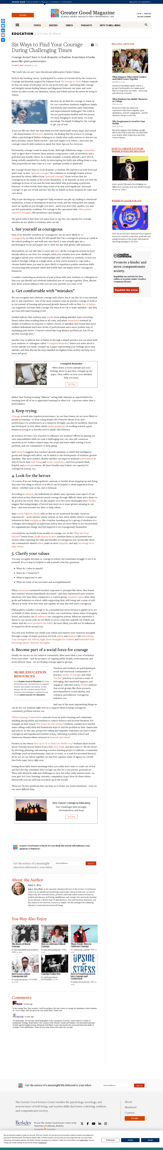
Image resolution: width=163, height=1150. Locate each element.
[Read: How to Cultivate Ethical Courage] (54, 933)
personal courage (54, 176)
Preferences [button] (42, 1143)
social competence (56, 461)
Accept (150, 1140)
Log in (139, 14)
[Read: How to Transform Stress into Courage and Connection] (84, 963)
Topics (37, 25)
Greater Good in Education (29, 681)
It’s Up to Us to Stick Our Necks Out (53, 743)
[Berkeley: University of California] (23, 1123)
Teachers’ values (76, 596)
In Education (67, 2)
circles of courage (71, 674)
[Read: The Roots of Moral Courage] (25, 933)
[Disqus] (55, 1030)
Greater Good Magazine (83, 13)
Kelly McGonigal (81, 982)
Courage (16, 416)
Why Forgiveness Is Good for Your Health (128, 122)
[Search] (146, 24)
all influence (41, 616)
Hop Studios (50, 1129)
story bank (58, 746)
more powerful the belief (39, 623)
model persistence (57, 426)
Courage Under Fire (50, 973)
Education (22, 33)
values (40, 543)
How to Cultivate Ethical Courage (53, 945)
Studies (92, 500)
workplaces (35, 520)
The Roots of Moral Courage (21, 945)
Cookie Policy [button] (83, 1140)
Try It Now (71, 384)
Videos (69, 25)
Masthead (130, 1107)
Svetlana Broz (50, 977)
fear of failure (88, 304)
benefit (50, 316)
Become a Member (144, 17)
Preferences (110, 1140)
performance (86, 458)
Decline (130, 1140)
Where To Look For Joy (127, 200)
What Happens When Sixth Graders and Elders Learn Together (129, 77)
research (20, 451)
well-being (36, 461)
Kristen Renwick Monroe (26, 950)
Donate (22, 15)
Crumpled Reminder (58, 343)
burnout (39, 133)
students (72, 635)
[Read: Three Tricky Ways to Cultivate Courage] (84, 933)
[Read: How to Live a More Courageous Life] (25, 963)
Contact (129, 1112)
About (128, 1101)
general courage (40, 172)
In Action (55, 2)
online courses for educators (32, 695)
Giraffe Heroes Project (45, 536)
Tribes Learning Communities (26, 717)
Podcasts (86, 25)
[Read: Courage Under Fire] (54, 963)
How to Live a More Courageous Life (21, 974)
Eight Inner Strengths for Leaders (57, 639)
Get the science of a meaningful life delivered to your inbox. (58, 1085)
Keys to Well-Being (110, 25)
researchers (89, 150)
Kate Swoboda (21, 979)
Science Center (32, 2)
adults (60, 635)
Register (147, 14)
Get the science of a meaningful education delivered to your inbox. (33, 865)
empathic (63, 543)
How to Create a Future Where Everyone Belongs (128, 150)
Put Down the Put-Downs (49, 723)
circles (58, 678)
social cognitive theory (28, 513)
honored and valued (60, 737)
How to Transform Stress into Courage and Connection (83, 976)
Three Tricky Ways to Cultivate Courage (81, 945)
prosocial (29, 465)
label (57, 250)
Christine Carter (81, 950)
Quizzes (53, 25)
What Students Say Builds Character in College (129, 100)
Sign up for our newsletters (139, 2)
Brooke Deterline (52, 950)
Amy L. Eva (18, 65)
